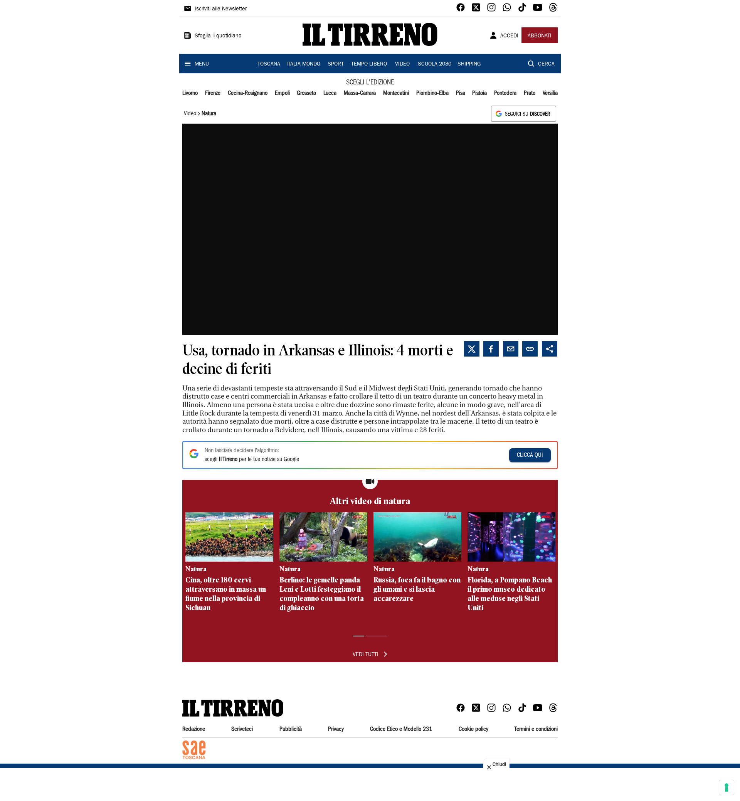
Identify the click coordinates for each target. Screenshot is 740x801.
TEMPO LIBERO (369, 64)
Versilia (550, 93)
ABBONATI (540, 36)
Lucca (329, 93)
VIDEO (402, 64)
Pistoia (479, 93)
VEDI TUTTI (365, 655)
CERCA (546, 64)
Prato (529, 93)
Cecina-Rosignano (247, 93)
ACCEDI (509, 36)
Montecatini (396, 93)
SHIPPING (469, 64)
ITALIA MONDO (303, 64)
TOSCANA (268, 64)
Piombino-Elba (432, 93)
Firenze (212, 93)
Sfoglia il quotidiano (218, 36)
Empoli (282, 93)
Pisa (460, 93)
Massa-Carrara (360, 93)
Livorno (190, 93)
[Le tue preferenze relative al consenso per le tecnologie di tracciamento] (726, 787)
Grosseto (306, 93)
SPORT (336, 64)
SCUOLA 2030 (434, 64)
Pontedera (505, 93)
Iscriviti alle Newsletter (221, 9)
